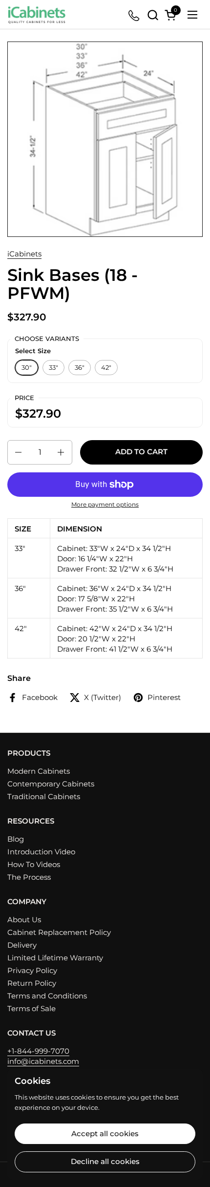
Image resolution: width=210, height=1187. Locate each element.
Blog (15, 839)
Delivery (22, 945)
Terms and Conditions (47, 995)
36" (79, 367)
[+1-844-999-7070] (134, 15)
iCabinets (24, 253)
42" (106, 367)
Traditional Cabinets (43, 796)
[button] (153, 15)
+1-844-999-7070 (38, 1051)
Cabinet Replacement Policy (59, 932)
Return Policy (31, 983)
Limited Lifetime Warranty (55, 957)
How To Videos (33, 864)
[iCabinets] (36, 14)
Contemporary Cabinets (50, 783)
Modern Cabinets (38, 771)
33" (53, 367)
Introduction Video (41, 851)
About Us (24, 919)
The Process (29, 877)
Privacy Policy (32, 970)
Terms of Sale (31, 1008)
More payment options (105, 504)
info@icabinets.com (43, 1061)
